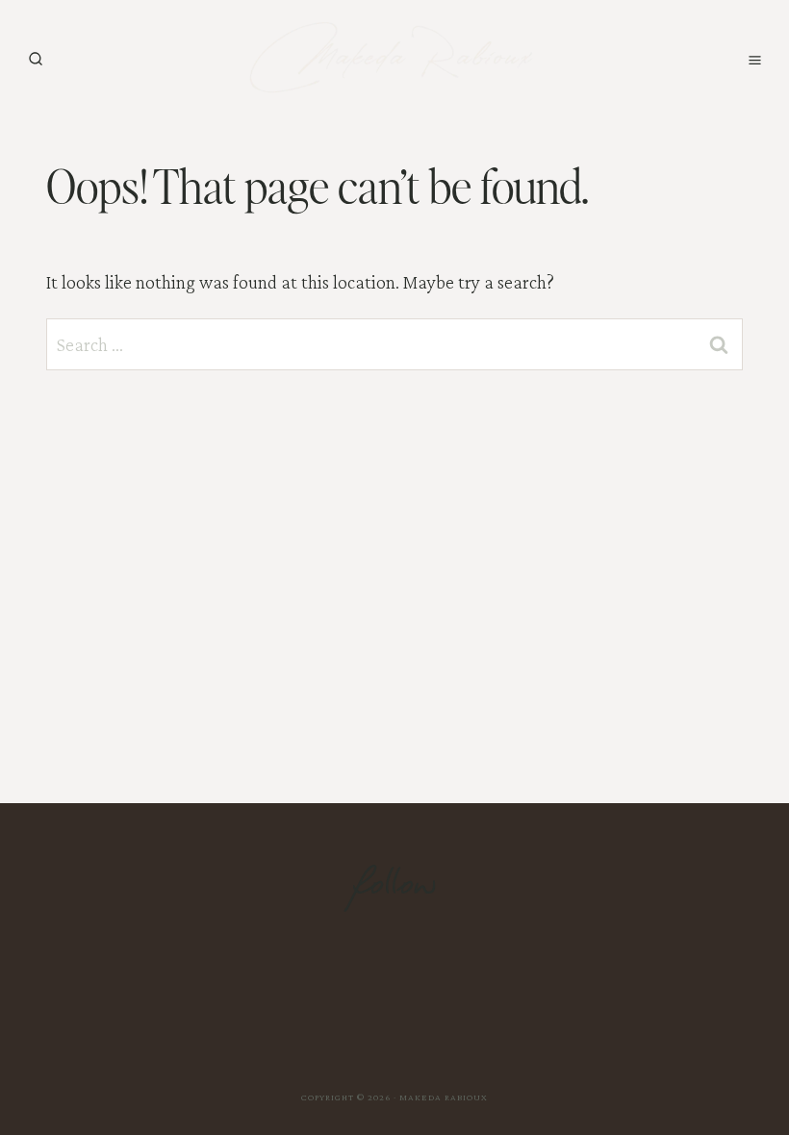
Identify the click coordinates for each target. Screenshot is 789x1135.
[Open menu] (754, 59)
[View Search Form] (35, 59)
